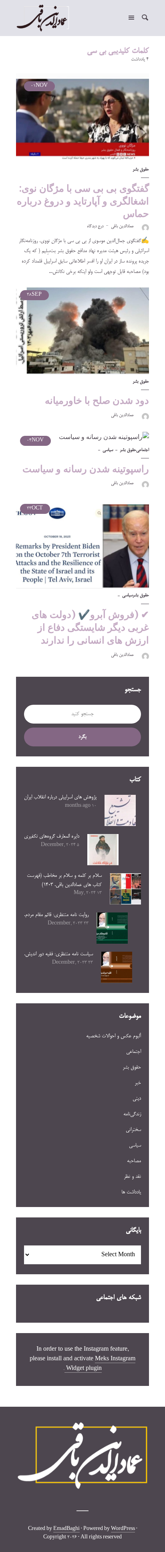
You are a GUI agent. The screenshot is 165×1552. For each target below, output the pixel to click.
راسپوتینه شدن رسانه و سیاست (85, 469)
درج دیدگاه (95, 226)
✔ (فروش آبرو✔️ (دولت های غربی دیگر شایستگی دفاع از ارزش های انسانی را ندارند (90, 627)
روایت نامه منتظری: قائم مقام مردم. (56, 915)
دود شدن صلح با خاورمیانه (97, 400)
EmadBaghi (66, 1529)
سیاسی (108, 450)
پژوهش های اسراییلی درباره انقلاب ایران (60, 797)
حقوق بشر (141, 169)
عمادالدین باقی (122, 226)
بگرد (82, 737)
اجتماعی (142, 450)
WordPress (123, 1529)
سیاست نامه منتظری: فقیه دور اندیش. (58, 954)
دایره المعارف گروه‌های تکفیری (51, 836)
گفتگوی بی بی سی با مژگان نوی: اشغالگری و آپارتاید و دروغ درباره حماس (83, 200)
